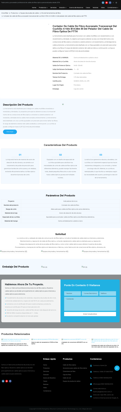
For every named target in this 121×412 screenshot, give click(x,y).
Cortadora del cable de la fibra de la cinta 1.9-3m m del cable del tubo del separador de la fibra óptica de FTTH (105, 346)
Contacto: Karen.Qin (100, 365)
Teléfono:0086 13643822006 (102, 378)
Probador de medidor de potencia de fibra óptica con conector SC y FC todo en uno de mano (14, 344)
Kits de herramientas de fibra (51, 13)
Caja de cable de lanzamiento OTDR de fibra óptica (44, 343)
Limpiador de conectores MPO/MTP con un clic (74, 343)
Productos (14, 13)
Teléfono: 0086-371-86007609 (103, 371)
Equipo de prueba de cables (29, 13)
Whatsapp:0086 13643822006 (103, 384)
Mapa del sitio (87, 409)
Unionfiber (4, 13)
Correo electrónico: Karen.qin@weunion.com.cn (102, 390)
